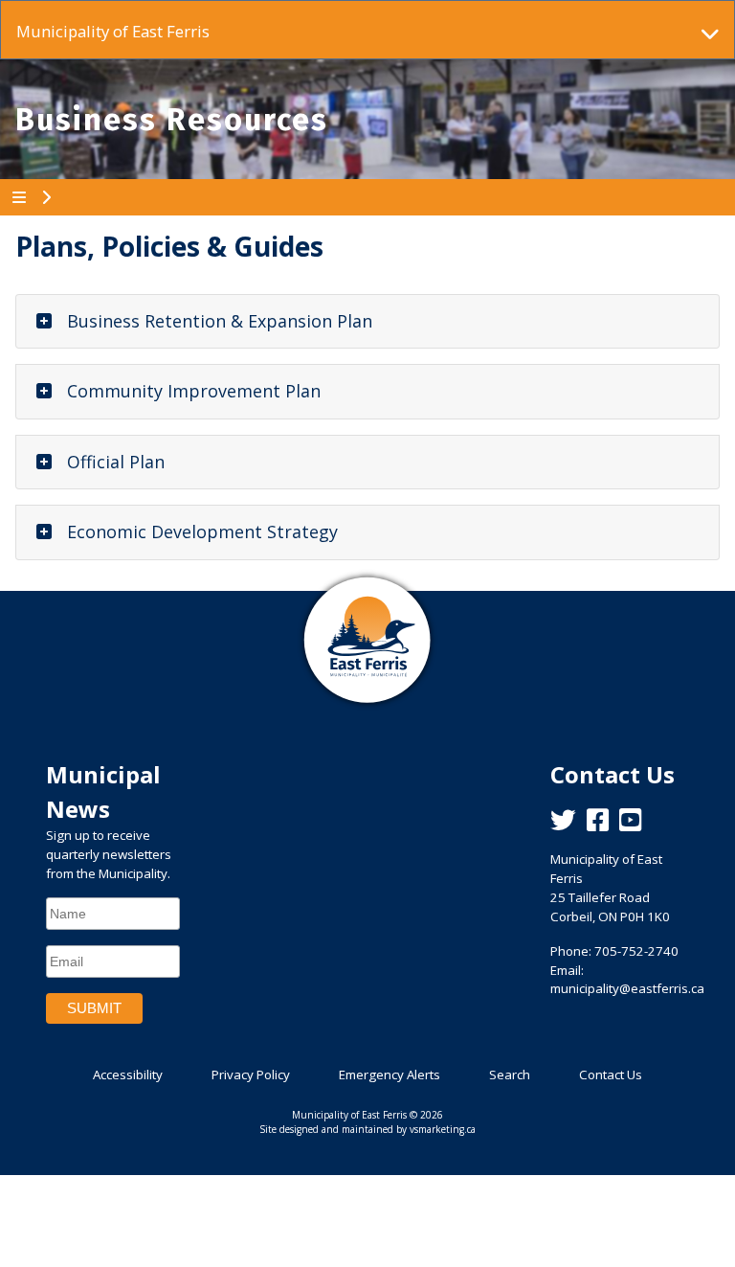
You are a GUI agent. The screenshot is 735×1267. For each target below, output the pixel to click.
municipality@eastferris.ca (627, 988)
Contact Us (610, 1074)
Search (509, 1074)
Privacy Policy (251, 1074)
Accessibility (128, 1074)
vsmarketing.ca (443, 1129)
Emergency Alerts (389, 1074)
